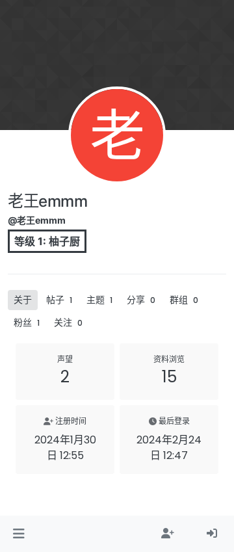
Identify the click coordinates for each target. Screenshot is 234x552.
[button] (18, 534)
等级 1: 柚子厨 (47, 241)
